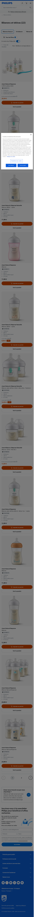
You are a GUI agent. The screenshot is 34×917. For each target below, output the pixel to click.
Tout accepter (22, 165)
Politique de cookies (24, 156)
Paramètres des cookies (16, 161)
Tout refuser (10, 165)
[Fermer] (30, 134)
